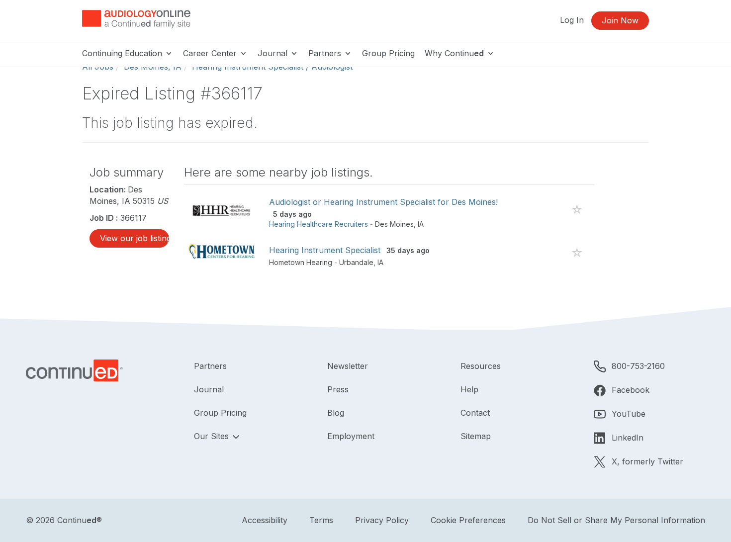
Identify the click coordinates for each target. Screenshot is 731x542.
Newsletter (347, 366)
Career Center (211, 53)
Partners (326, 53)
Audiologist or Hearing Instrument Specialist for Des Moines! (383, 202)
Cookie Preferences (468, 520)
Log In (572, 20)
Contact (475, 413)
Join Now (620, 20)
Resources (480, 366)
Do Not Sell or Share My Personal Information (616, 520)
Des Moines (394, 224)
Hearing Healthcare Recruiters (318, 224)
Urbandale (356, 262)
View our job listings (134, 238)
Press (338, 389)
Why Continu (454, 53)
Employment (350, 436)
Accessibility (264, 520)
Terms (321, 520)
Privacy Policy (382, 520)
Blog (335, 413)
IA (421, 224)
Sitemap (475, 436)
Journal (274, 53)
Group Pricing (388, 53)
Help (469, 389)
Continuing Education (123, 53)
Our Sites (212, 436)
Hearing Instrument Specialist (324, 250)
